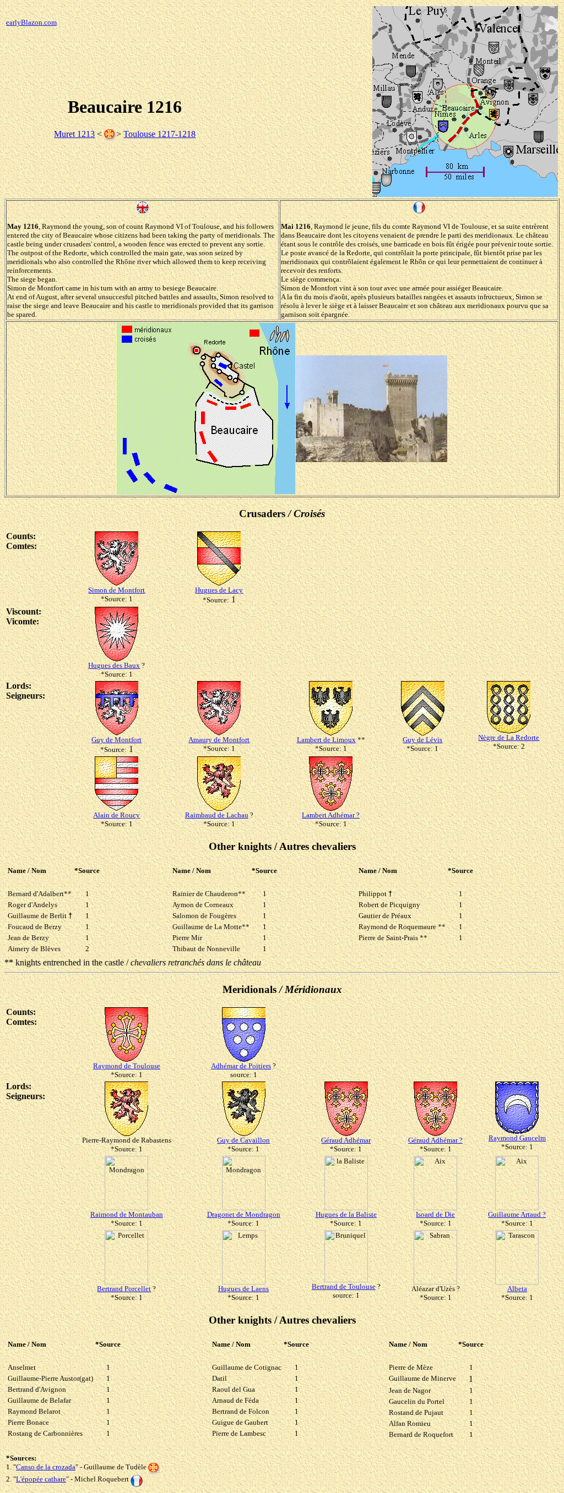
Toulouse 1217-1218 (159, 134)
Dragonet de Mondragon (243, 1214)
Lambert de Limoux (326, 739)
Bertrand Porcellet (124, 1289)
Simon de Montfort (116, 590)
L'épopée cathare (41, 1479)
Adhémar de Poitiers (241, 1066)
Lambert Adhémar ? (331, 815)
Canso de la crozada (45, 1467)
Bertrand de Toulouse (344, 1286)
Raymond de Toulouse (126, 1066)
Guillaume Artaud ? (517, 1214)
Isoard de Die (435, 1214)
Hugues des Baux (114, 665)
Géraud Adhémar (346, 1140)
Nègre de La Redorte (508, 737)
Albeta (517, 1289)
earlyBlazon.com (31, 22)
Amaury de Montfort (219, 739)
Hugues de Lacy (219, 590)
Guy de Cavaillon (243, 1140)
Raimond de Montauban (126, 1214)
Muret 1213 (74, 134)
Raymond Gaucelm (517, 1138)
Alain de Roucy (116, 815)
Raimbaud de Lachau (216, 815)
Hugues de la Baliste (346, 1214)
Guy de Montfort (116, 739)
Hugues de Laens (243, 1289)
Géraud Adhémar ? (435, 1140)
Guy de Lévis (422, 739)
